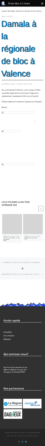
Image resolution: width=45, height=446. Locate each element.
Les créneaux (8, 335)
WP (16, 435)
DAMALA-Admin (9, 84)
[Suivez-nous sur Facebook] (22, 441)
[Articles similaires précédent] (35, 208)
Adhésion (7, 339)
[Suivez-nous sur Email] (26, 441)
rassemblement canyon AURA (30, 237)
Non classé (11, 11)
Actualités (7, 332)
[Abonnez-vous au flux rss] (19, 441)
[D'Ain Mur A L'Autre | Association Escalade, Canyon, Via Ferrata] (4, 3)
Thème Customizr (33, 435)
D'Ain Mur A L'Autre (17, 433)
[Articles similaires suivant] (40, 208)
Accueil (4, 11)
